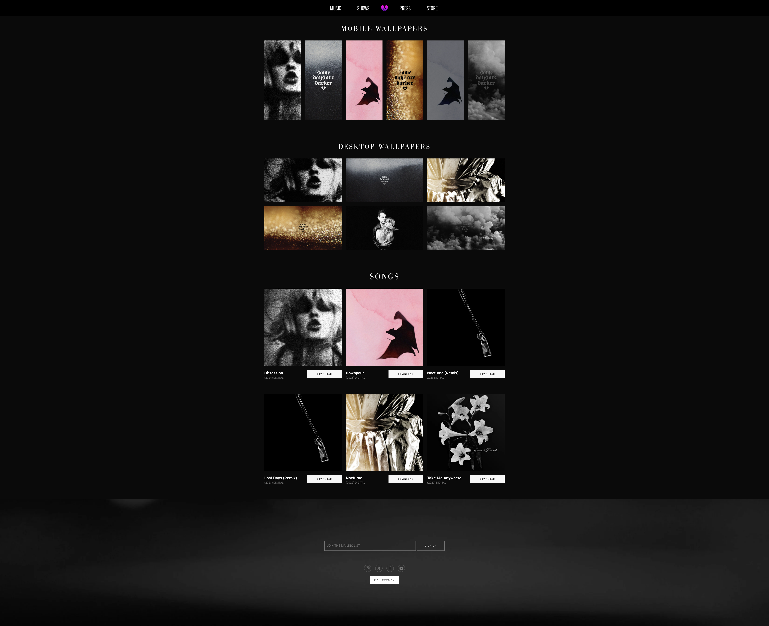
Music (335, 8)
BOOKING (388, 580)
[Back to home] (384, 8)
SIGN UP (430, 546)
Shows (363, 8)
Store (432, 8)
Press (405, 8)
